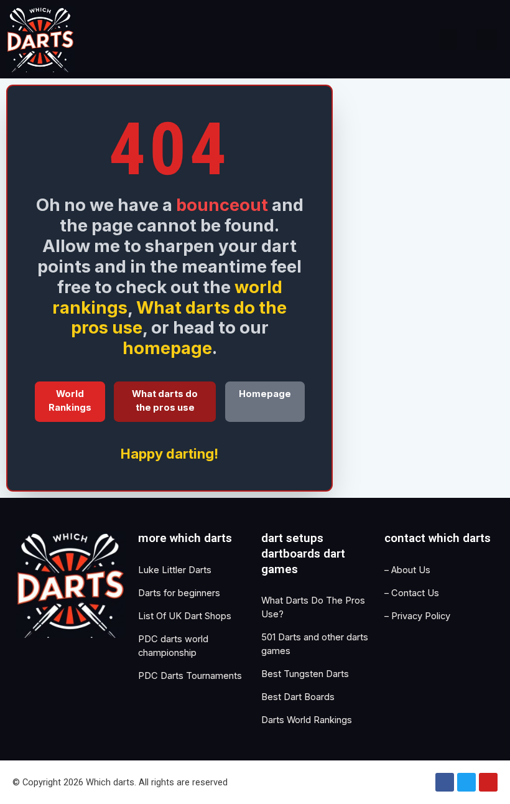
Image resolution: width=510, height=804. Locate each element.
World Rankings (70, 400)
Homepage (265, 394)
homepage (167, 347)
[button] (448, 39)
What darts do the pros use (179, 318)
